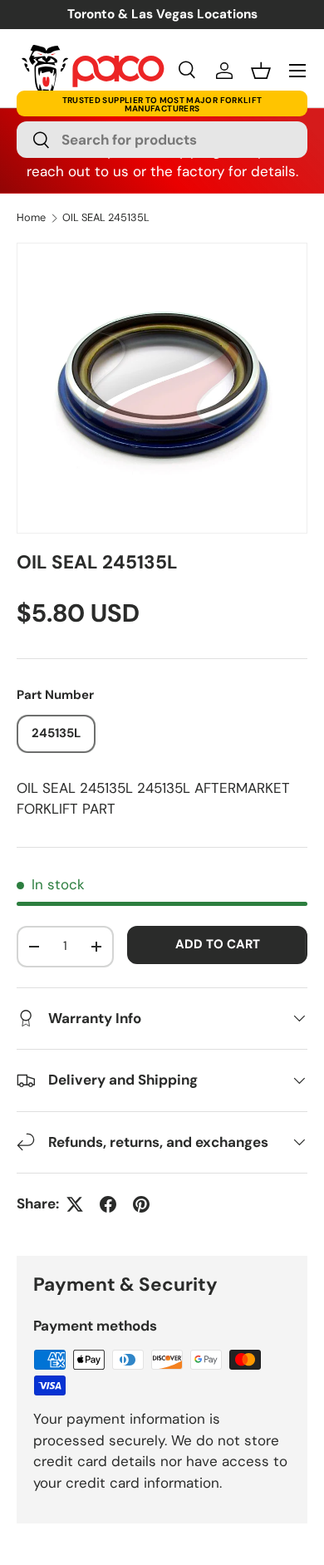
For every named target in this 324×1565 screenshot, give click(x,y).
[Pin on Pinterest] (141, 1204)
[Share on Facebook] (108, 1204)
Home (31, 218)
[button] (261, 70)
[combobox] (162, 139)
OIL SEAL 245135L (106, 218)
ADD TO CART (217, 944)
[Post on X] (74, 1204)
